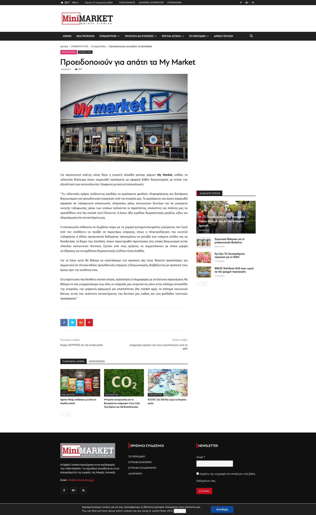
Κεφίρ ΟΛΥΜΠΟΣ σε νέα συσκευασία (81, 345)
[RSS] (253, 2)
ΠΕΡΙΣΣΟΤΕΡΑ (97, 361)
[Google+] (247, 2)
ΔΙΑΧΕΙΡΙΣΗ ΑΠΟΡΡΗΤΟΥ (151, 2)
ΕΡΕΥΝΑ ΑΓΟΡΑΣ (171, 36)
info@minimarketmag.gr (80, 480)
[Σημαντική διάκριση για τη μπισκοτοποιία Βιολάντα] (203, 242)
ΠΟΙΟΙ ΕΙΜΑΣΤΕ (127, 2)
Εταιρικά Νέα (99, 46)
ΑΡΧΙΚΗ (67, 36)
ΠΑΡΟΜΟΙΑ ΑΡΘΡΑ (73, 361)
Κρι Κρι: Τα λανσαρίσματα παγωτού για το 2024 (230, 255)
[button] (251, 36)
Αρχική (64, 46)
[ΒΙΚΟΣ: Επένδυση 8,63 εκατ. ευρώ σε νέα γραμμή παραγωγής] (203, 271)
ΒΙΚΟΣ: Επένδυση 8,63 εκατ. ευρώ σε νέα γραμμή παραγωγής (234, 270)
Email (200, 457)
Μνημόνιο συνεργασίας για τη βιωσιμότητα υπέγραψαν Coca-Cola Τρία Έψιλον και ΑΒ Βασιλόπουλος (122, 403)
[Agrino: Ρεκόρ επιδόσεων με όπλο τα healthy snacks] (80, 382)
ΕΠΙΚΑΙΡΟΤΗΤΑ (108, 36)
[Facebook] (241, 2)
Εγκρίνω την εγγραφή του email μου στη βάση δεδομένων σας (225, 477)
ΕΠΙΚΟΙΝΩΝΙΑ (174, 2)
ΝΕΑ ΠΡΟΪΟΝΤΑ (85, 36)
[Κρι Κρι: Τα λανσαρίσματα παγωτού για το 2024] (203, 257)
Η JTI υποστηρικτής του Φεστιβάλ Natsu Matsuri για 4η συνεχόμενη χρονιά (222, 221)
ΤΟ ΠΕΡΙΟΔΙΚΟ (197, 36)
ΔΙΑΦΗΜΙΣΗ (135, 473)
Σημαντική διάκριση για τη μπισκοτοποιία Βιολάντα (230, 241)
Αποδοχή (222, 509)
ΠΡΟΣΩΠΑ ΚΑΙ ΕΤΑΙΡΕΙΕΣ (139, 36)
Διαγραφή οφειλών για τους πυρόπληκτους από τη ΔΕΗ (159, 346)
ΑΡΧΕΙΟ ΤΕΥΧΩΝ (223, 36)
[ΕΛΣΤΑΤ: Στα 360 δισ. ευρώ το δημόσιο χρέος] (168, 382)
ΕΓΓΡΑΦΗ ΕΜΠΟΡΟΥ (140, 462)
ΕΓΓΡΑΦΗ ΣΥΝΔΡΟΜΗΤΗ (142, 468)
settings (180, 511)
